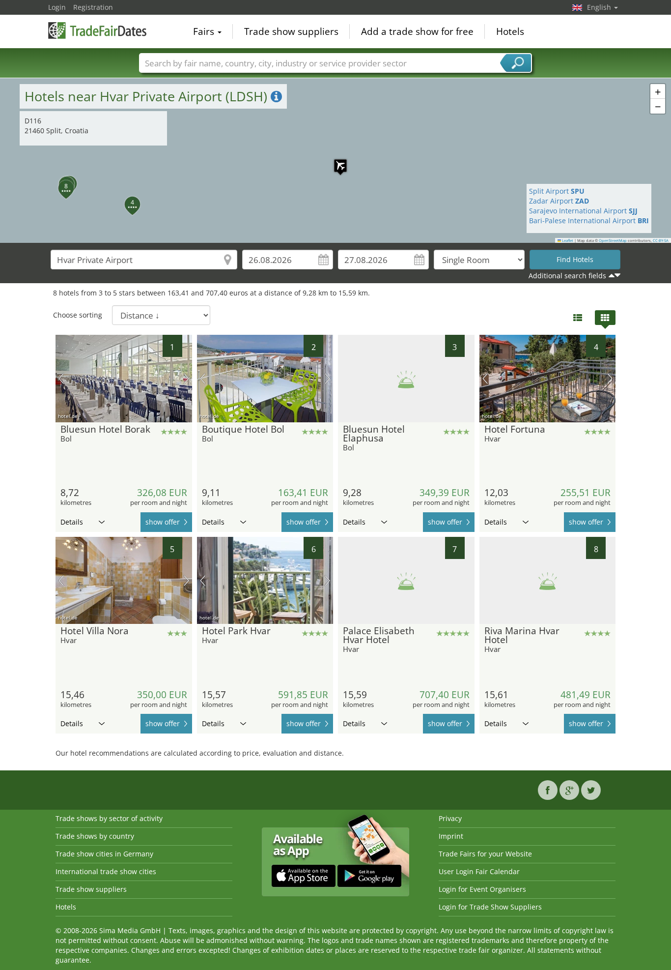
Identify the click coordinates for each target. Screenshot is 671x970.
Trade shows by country (95, 836)
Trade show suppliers (291, 31)
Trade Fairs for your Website (485, 853)
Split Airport (557, 191)
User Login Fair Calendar (479, 871)
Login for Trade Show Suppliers (490, 906)
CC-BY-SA (661, 240)
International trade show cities (106, 871)
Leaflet (567, 240)
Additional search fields (567, 275)
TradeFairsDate (97, 30)
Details (71, 522)
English (600, 7)
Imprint (451, 836)
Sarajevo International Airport (583, 210)
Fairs (205, 31)
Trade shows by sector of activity (109, 818)
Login (57, 7)
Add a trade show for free (417, 31)
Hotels (510, 31)
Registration (93, 7)
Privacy (450, 818)
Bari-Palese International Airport (589, 220)
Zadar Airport (559, 201)
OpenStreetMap (613, 240)
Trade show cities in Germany (104, 853)
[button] (335, 161)
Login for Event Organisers (482, 889)
